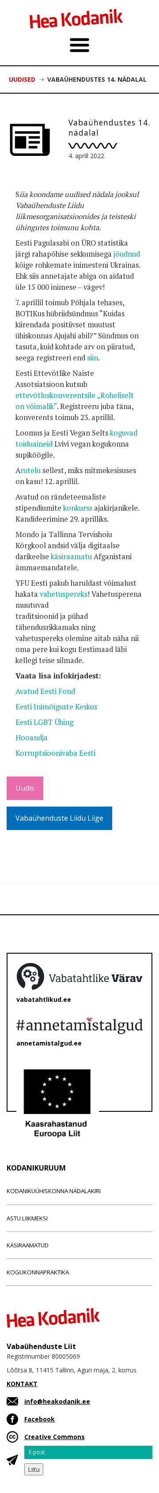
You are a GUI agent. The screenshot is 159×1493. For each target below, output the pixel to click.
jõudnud (127, 254)
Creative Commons (54, 1436)
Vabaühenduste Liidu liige (59, 818)
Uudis (24, 788)
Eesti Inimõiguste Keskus (56, 707)
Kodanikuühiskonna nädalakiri (54, 1191)
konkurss (77, 508)
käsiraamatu (71, 556)
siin (92, 358)
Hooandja (31, 738)
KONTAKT (22, 1383)
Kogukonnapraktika (38, 1272)
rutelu (30, 470)
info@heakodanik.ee (57, 1401)
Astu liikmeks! (27, 1218)
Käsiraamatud (28, 1245)
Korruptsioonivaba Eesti (55, 753)
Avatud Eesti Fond (45, 691)
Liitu (34, 1469)
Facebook (39, 1419)
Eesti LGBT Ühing (44, 722)
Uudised (22, 79)
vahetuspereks (63, 594)
